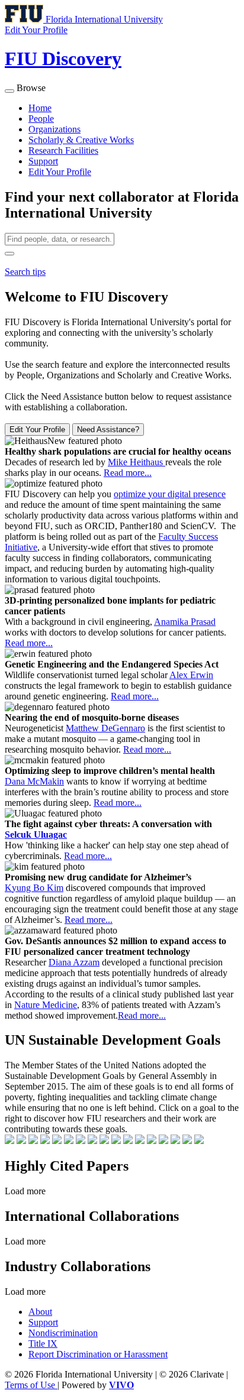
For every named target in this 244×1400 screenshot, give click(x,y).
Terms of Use (31, 1385)
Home (40, 108)
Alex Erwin (191, 675)
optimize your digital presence (170, 494)
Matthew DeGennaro (105, 728)
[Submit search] (9, 253)
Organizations (54, 129)
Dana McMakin (34, 781)
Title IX (42, 1344)
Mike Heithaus (136, 462)
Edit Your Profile (59, 172)
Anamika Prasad (185, 622)
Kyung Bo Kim (34, 888)
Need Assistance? (108, 429)
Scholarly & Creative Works (81, 140)
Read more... (128, 473)
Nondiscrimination (63, 1333)
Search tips (25, 272)
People (41, 119)
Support (43, 161)
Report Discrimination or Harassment (98, 1354)
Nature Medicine (45, 1005)
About (40, 1312)
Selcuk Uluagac (36, 834)
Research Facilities (63, 150)
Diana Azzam (74, 962)
